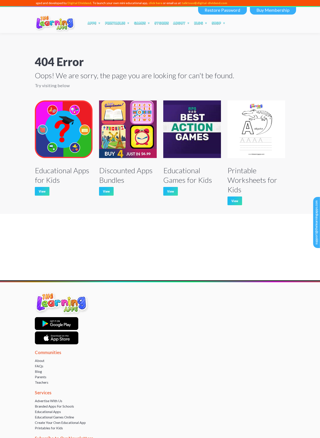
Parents (40, 377)
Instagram (270, 23)
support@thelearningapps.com (316, 222)
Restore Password (222, 10)
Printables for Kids (49, 428)
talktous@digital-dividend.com (190, 3)
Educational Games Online (54, 417)
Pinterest (279, 23)
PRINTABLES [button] (115, 23)
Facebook (243, 23)
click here (141, 3)
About (39, 360)
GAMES (140, 23)
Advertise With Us (48, 401)
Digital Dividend (65, 3)
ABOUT (179, 23)
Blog (38, 371)
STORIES (162, 23)
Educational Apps (48, 412)
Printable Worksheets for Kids (252, 180)
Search (233, 23)
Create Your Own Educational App (60, 422)
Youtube (261, 23)
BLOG (198, 23)
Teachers (41, 382)
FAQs (39, 366)
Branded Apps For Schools (54, 406)
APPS (92, 23)
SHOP (216, 23)
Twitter (252, 23)
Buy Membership (273, 10)
